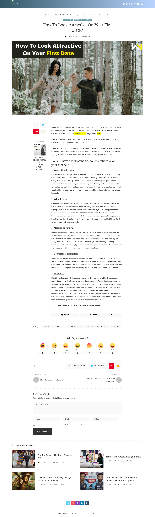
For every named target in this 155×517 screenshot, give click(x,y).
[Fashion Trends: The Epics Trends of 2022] (23, 459)
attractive (82, 134)
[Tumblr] (135, 4)
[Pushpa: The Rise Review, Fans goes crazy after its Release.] (23, 481)
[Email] (43, 131)
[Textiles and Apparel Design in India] (91, 459)
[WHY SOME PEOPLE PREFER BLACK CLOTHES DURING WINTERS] (40, 149)
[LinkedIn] (132, 4)
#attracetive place (53, 327)
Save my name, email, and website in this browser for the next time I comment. (59, 425)
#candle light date (96, 327)
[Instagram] (129, 4)
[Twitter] (124, 4)
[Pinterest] (127, 4)
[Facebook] (36, 125)
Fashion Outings (82, 20)
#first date (115, 327)
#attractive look (75, 327)
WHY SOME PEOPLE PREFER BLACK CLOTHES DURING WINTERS (39, 163)
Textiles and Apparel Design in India (123, 456)
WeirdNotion (73, 36)
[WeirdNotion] (17, 4)
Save (37, 131)
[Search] (142, 4)
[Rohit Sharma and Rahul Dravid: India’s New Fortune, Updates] (91, 481)
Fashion (68, 20)
